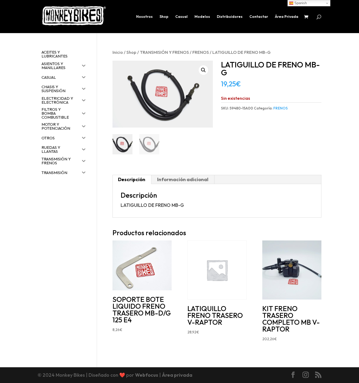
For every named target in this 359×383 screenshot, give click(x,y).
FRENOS (200, 52)
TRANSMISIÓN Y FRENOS (164, 52)
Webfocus (146, 375)
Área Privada (286, 17)
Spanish (300, 3)
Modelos (202, 17)
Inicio (117, 52)
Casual (181, 17)
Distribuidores (230, 17)
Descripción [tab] (131, 179)
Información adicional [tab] (182, 179)
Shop (164, 17)
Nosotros (144, 17)
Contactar (258, 17)
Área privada (177, 375)
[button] (203, 70)
